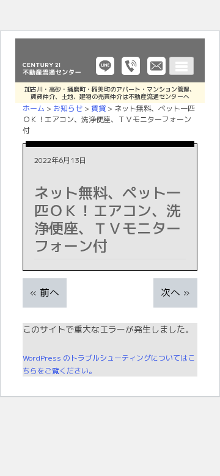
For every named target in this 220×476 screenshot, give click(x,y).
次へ (170, 292)
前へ (49, 292)
